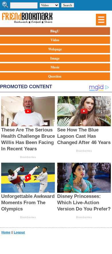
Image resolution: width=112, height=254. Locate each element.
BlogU (54, 31)
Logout (19, 232)
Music (55, 67)
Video (55, 40)
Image (54, 58)
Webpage (55, 49)
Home (5, 232)
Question (54, 76)
